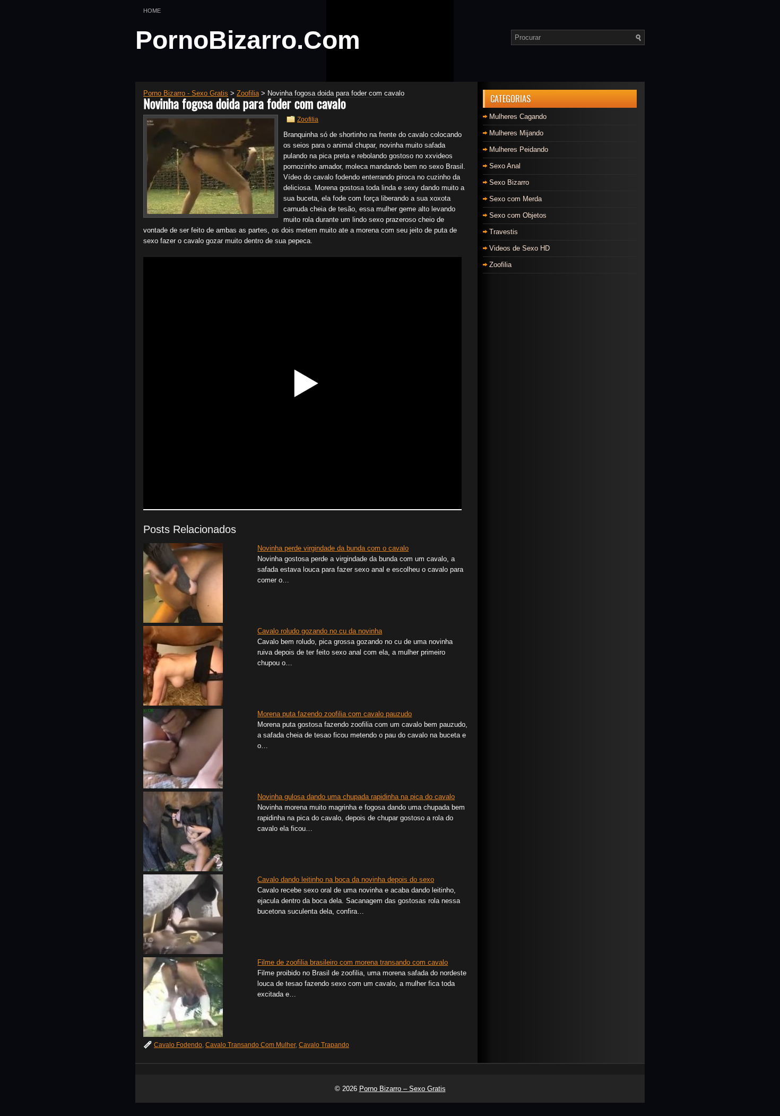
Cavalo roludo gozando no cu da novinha (319, 631)
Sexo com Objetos (518, 215)
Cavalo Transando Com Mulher (250, 1045)
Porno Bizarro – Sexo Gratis (402, 1089)
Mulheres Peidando (518, 149)
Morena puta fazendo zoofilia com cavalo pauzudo (334, 714)
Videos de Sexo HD (519, 248)
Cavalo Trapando (324, 1045)
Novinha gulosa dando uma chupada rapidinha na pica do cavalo (356, 797)
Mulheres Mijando (516, 133)
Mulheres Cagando (518, 117)
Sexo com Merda (515, 199)
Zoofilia (307, 119)
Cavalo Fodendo (178, 1045)
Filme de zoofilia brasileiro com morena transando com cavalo (352, 962)
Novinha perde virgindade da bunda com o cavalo (333, 548)
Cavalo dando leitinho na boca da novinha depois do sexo (345, 879)
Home (152, 10)
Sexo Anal (505, 166)
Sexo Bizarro (509, 182)
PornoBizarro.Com (247, 40)
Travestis (503, 232)
